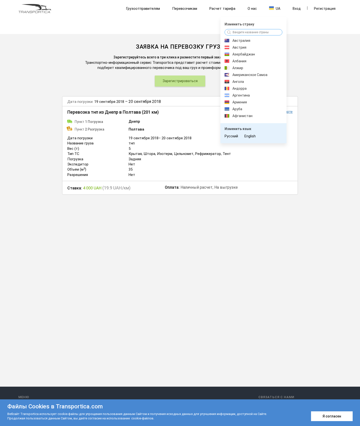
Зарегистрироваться (180, 81)
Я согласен (332, 416)
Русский (231, 136)
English (250, 136)
